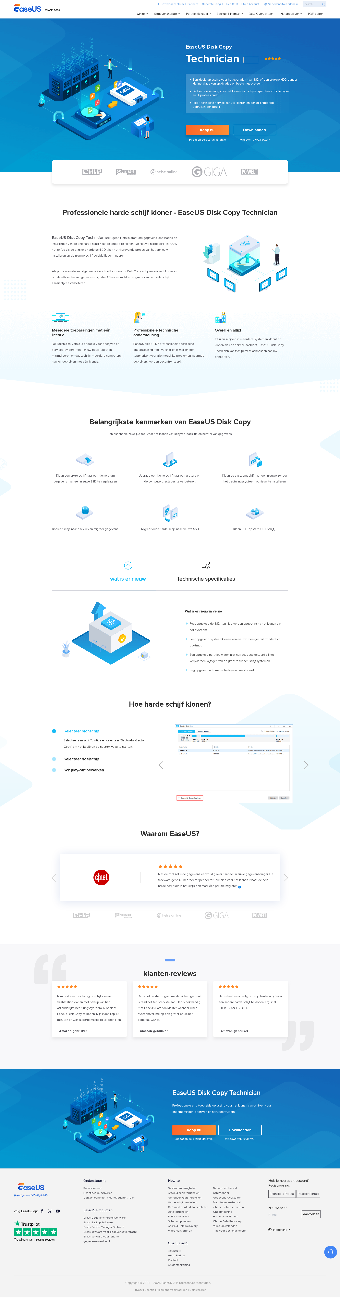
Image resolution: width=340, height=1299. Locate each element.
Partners (193, 4)
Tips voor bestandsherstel (229, 1230)
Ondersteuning (211, 4)
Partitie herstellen (179, 1216)
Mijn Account (251, 4)
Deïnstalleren (197, 1290)
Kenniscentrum (92, 1188)
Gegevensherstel (165, 13)
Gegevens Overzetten (227, 1197)
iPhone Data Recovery (227, 1221)
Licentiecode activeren (97, 1193)
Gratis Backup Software (98, 1222)
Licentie (149, 1290)
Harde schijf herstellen (182, 1202)
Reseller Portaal (308, 1193)
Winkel (141, 13)
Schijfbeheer (221, 1193)
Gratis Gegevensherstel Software (104, 1217)
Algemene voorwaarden (172, 1290)
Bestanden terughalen (182, 1188)
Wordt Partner (176, 1255)
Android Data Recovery (183, 1226)
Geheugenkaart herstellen (184, 1197)
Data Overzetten (260, 13)
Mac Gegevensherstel (227, 1202)
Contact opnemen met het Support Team (109, 1197)
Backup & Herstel (228, 13)
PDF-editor (315, 13)
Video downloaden (225, 1226)
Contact (173, 1260)
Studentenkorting (179, 1265)
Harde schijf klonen (225, 1216)
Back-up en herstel (225, 1188)
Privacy (138, 1290)
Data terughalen (178, 1212)
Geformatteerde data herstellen (188, 1207)
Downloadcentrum (172, 4)
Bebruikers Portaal (282, 1193)
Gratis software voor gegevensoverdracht (110, 1232)
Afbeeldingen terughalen (184, 1193)
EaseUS (38, 8)
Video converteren (180, 1230)
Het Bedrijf (174, 1250)
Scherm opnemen (179, 1221)
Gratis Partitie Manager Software (103, 1227)
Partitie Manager (197, 13)
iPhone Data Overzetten (228, 1207)
